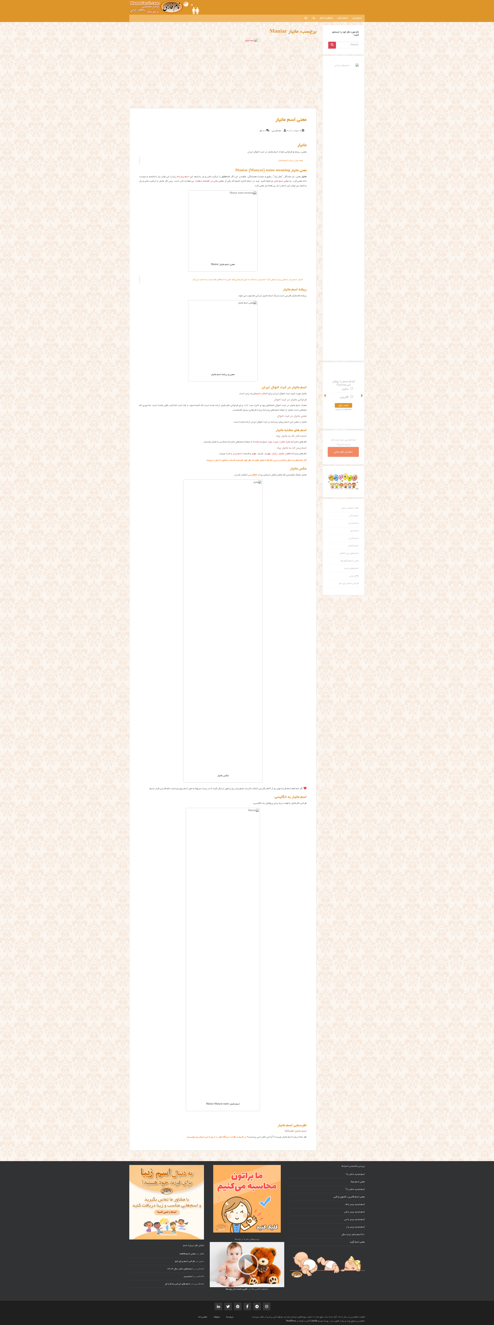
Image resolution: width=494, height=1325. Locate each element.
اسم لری (354, 530)
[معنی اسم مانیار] (222, 73)
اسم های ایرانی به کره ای (177, 1284)
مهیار (253, 453)
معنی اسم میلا (358, 1182)
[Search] (332, 45)
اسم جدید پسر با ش (354, 1212)
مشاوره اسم (326, 18)
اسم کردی (354, 523)
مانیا (288, 442)
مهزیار (268, 453)
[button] (325, 395)
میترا (275, 442)
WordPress (291, 1321)
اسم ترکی (354, 515)
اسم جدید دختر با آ (355, 1189)
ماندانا (256, 442)
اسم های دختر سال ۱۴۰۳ (180, 1269)
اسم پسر (357, 18)
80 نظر (262, 131)
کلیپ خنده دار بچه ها (236, 1289)
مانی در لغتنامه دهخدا (206, 181)
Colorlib (313, 1321)
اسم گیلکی (353, 546)
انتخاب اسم (262, 393)
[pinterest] (238, 1306)
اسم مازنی (354, 538)
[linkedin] (218, 1306)
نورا (270, 442)
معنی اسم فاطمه (188, 1254)
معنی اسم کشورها (350, 561)
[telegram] (257, 1306)
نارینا (346, 397)
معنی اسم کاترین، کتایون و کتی (349, 1197)
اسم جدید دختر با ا (355, 1174)
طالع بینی (354, 576)
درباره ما (229, 1317)
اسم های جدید (351, 568)
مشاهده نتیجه (343, 409)
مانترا (282, 442)
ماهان (288, 453)
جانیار (281, 453)
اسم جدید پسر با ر (355, 1227)
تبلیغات (216, 1317)
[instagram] (305, 18)
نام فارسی (276, 131)
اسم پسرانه (183, 176)
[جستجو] (313, 18)
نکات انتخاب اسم (350, 508)
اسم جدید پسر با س (354, 1219)
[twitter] (228, 1306)
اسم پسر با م (235, 453)
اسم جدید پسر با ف (355, 1204)
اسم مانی (278, 181)
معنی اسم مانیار (291, 120)
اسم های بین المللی (349, 553)
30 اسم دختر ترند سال (353, 1234)
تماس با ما (202, 1317)
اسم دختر (342, 18)
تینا (346, 389)
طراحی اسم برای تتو (349, 583)
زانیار (274, 453)
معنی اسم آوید (357, 1242)
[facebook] (247, 1306)
